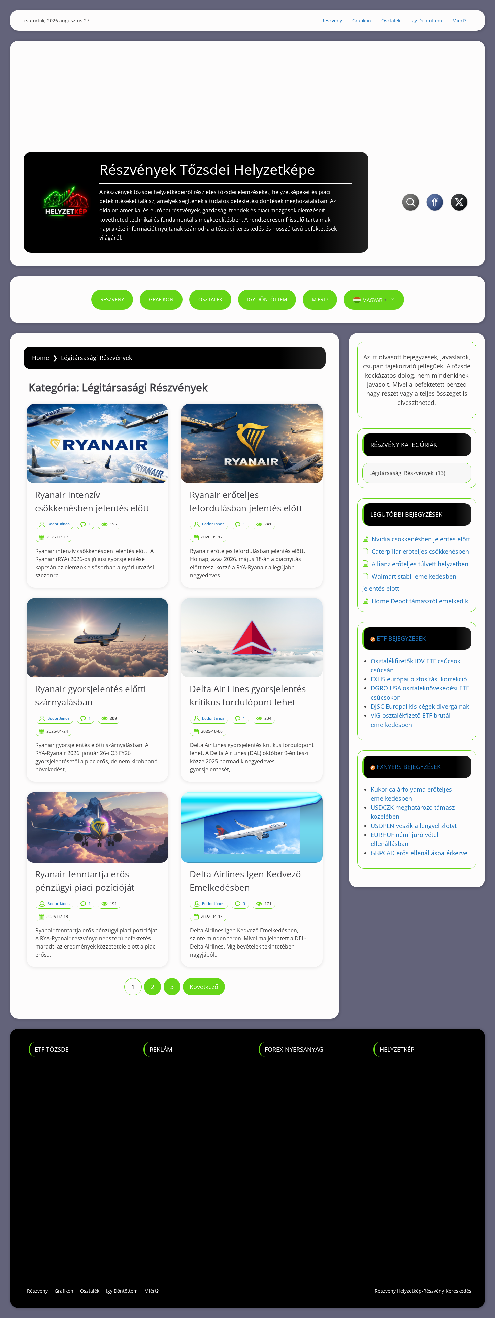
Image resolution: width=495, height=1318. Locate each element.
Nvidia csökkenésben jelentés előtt (421, 539)
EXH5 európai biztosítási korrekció (419, 679)
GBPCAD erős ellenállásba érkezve (419, 853)
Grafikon (361, 20)
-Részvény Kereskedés (446, 1291)
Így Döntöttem (426, 20)
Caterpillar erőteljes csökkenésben (420, 551)
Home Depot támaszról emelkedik (420, 601)
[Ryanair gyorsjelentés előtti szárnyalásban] (97, 637)
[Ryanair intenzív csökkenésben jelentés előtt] (97, 443)
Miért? (459, 20)
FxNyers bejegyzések (409, 767)
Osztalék (390, 20)
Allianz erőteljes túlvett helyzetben (420, 564)
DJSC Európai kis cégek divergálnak (420, 706)
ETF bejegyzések (401, 638)
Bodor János (58, 524)
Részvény (331, 20)
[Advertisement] (247, 88)
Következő (204, 987)
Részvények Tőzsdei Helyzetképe (207, 169)
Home (40, 358)
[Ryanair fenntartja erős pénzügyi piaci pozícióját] (97, 827)
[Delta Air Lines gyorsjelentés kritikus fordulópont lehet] (252, 637)
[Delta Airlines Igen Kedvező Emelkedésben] (252, 827)
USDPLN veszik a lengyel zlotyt (414, 826)
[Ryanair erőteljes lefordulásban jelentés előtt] (252, 443)
